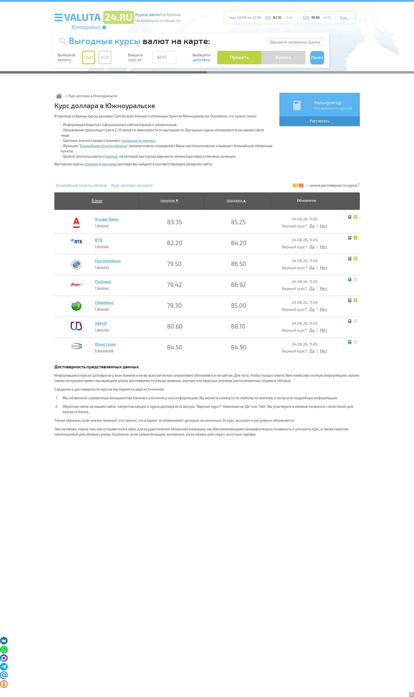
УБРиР (101, 323)
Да (312, 226)
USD (268, 18)
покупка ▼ (169, 200)
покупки (91, 164)
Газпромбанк (108, 261)
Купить (283, 57)
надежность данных (138, 140)
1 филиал (102, 226)
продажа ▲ (236, 200)
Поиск (317, 57)
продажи (109, 164)
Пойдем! (103, 282)
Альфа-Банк (106, 219)
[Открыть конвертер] (349, 217)
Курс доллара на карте (132, 185)
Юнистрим (105, 344)
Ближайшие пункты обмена (103, 146)
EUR (306, 18)
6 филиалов (104, 351)
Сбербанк (104, 302)
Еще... (344, 18)
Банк (97, 201)
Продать (239, 57)
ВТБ (98, 240)
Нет (323, 226)
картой (112, 156)
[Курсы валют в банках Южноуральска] (59, 95)
